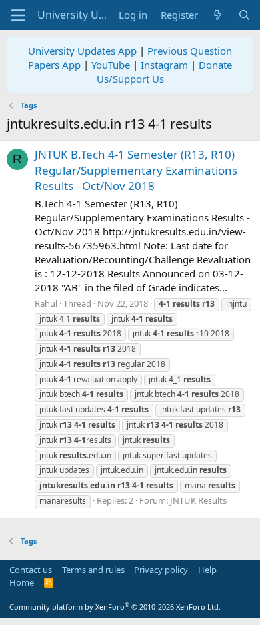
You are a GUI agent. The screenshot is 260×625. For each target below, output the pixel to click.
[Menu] (18, 15)
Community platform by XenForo (115, 607)
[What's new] (218, 15)
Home (21, 582)
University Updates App (82, 50)
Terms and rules (93, 570)
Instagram (164, 64)
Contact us (30, 570)
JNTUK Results (198, 500)
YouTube (110, 64)
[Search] (244, 15)
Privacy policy (161, 570)
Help (207, 570)
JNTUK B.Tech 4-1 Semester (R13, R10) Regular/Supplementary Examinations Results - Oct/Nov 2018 (136, 170)
